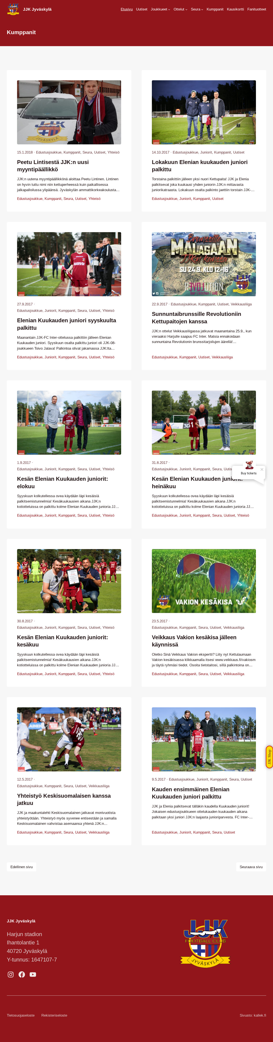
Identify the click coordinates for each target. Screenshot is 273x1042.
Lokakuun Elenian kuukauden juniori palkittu (200, 166)
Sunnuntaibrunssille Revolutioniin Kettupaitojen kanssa (196, 317)
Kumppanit (72, 152)
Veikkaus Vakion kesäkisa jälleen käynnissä (194, 641)
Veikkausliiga (241, 304)
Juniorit (206, 152)
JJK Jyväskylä (37, 9)
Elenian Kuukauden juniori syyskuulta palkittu (66, 324)
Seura (87, 152)
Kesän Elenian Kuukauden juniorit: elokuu (62, 482)
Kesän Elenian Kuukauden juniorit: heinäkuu (197, 482)
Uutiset (99, 152)
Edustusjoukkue (48, 152)
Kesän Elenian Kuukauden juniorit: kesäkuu (62, 641)
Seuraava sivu (251, 867)
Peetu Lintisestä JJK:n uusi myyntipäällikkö (53, 166)
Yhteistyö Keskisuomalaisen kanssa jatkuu (64, 799)
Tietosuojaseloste (21, 1015)
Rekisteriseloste (54, 1015)
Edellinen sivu (21, 867)
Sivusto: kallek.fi (253, 1015)
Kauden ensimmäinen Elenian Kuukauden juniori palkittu (190, 793)
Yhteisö (113, 152)
